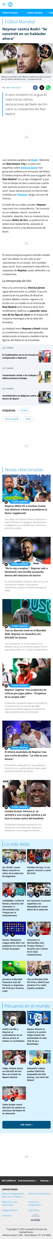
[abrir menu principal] (4, 4)
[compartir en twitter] (41, 87)
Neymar (22, 194)
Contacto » (7, 1215)
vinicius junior (11, 419)
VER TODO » (26, 1124)
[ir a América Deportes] (10, 4)
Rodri (34, 160)
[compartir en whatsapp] (48, 87)
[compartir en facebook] (35, 87)
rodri (28, 419)
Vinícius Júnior (29, 167)
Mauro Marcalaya (13, 87)
